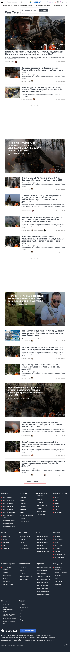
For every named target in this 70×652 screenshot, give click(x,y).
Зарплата (23, 497)
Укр (67, 2)
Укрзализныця (41, 514)
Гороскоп (57, 536)
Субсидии (23, 506)
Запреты (57, 578)
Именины (58, 584)
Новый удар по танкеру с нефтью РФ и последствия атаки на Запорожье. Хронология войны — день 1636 (43, 444)
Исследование (24, 548)
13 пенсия (6, 605)
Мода (56, 542)
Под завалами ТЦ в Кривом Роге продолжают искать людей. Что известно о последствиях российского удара (43, 333)
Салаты (22, 617)
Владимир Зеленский (44, 567)
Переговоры (7, 575)
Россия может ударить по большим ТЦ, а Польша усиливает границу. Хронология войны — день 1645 (24, 147)
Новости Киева (7, 497)
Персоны (40, 564)
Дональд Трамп (42, 570)
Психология (23, 545)
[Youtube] (55, 2)
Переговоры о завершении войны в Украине (17, 6)
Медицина (23, 509)
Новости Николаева (9, 526)
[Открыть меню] (2, 2)
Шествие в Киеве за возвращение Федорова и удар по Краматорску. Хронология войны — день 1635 (43, 464)
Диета (22, 542)
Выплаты (23, 503)
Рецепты (22, 601)
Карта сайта (17, 640)
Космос (5, 539)
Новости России (42, 542)
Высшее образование (27, 515)
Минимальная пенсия (9, 619)
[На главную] (35, 2)
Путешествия (59, 545)
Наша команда (6, 640)
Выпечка (22, 605)
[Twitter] (58, 2)
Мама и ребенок (25, 536)
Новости (4, 493)
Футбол (57, 497)
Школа (22, 512)
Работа (22, 500)
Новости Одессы (8, 506)
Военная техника (8, 584)
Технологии (6, 536)
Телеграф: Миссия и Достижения (34, 640)
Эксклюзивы (58, 6)
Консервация (24, 608)
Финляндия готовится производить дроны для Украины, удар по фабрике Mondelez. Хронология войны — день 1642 (42, 219)
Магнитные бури (60, 554)
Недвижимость (42, 505)
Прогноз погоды (25, 521)
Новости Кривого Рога (8, 516)
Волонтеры (6, 581)
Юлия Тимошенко (42, 588)
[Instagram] (60, 2)
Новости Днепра (8, 503)
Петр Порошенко (42, 585)
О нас (3, 635)
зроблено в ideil (64, 645)
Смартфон (6, 548)
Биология (6, 542)
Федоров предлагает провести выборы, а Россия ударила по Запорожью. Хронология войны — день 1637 (42, 424)
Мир (38, 532)
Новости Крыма (8, 523)
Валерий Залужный (43, 579)
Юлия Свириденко (43, 594)
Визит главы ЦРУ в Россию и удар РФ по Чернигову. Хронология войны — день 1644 (42, 179)
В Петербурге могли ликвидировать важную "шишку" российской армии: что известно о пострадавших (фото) (42, 90)
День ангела (58, 581)
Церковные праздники (58, 568)
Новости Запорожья (9, 512)
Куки (34, 10)
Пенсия (4, 601)
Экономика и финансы (41, 494)
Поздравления (59, 557)
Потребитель (59, 539)
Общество (23, 493)
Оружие (5, 578)
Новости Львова (8, 509)
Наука (3, 532)
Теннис (57, 503)
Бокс (56, 500)
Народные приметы (61, 572)
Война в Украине (8, 564)
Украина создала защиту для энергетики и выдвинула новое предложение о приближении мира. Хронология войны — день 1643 (41, 198)
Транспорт (40, 502)
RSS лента (50, 640)
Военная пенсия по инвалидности (9, 615)
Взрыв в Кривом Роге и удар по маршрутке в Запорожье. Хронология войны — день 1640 (42, 348)
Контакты (52, 637)
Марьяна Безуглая (43, 591)
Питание (22, 539)
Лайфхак (57, 551)
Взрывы (5, 572)
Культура (57, 548)
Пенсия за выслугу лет (9, 622)
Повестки (23, 567)
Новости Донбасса (9, 520)
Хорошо (43, 10)
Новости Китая (42, 548)
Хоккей (57, 506)
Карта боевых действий (7, 568)
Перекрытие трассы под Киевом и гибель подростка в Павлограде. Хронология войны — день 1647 (34, 53)
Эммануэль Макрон (43, 576)
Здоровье (23, 532)
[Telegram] (52, 2)
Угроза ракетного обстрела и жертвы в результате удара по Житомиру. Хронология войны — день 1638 (25, 391)
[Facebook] (47, 2)
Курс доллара (41, 511)
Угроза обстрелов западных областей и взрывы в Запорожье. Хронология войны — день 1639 (42, 367)
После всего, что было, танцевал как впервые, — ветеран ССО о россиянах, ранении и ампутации (25, 298)
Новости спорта (60, 493)
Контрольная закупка (43, 6)
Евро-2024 (58, 509)
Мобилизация (24, 564)
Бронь (22, 570)
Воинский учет (24, 579)
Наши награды (42, 637)
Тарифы (40, 508)
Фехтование (58, 512)
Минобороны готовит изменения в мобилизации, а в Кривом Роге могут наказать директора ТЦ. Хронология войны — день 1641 (43, 240)
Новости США (41, 539)
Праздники (57, 564)
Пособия (23, 518)
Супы (21, 611)
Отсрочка (23, 573)
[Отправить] (21, 2)
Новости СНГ (41, 545)
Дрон (4, 545)
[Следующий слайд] (68, 6)
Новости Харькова (8, 500)
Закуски (22, 620)
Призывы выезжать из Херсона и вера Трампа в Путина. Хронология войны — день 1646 (42, 70)
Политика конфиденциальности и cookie (20, 635)
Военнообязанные (26, 576)
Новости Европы (42, 536)
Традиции (58, 575)
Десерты (23, 614)
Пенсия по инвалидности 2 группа (8, 609)
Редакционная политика (43, 635)
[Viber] (49, 2)
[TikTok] (63, 2)
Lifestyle (56, 532)
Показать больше (32, 481)
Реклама (32, 637)
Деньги (39, 499)
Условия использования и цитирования (13, 637)
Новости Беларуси (43, 551)
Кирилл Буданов (42, 582)
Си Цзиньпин (41, 573)
